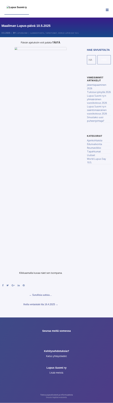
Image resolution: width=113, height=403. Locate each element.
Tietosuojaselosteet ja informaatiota (56, 394)
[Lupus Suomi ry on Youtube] (68, 338)
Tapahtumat (51, 33)
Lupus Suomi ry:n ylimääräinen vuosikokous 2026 (97, 99)
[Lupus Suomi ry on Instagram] (56, 338)
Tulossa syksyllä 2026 (99, 92)
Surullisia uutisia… (40, 295)
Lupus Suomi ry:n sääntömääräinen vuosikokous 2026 (97, 110)
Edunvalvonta (94, 144)
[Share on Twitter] (7, 285)
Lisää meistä (56, 372)
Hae (104, 59)
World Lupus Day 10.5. (68, 33)
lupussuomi (22, 33)
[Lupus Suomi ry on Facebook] (44, 338)
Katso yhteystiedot (56, 356)
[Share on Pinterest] (24, 285)
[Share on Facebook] (3, 285)
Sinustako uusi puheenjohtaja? (95, 119)
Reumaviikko (94, 147)
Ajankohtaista (37, 33)
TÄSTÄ (56, 42)
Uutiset (91, 155)
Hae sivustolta (98, 49)
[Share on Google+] (13, 285)
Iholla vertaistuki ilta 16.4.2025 (40, 304)
